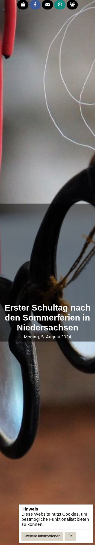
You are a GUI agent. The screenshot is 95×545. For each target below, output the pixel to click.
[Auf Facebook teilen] (35, 4)
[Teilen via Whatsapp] (59, 4)
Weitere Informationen (42, 536)
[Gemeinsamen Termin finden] (72, 4)
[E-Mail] (47, 4)
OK (70, 536)
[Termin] (22, 4)
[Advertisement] (47, 253)
